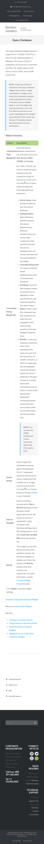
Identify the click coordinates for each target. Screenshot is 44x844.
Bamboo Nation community (33, 810)
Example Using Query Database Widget (22, 599)
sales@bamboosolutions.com (22, 7)
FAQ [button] (10, 691)
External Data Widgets (22, 606)
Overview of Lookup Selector (21, 620)
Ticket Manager (27, 16)
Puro (25, 836)
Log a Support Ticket (22, 20)
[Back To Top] (38, 838)
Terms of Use (27, 841)
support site (33, 801)
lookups (34, 492)
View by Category (29, 11)
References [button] (13, 685)
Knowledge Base (14, 16)
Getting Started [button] (15, 679)
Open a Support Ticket (14, 11)
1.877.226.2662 (22, 2)
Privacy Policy (16, 841)
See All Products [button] (15, 696)
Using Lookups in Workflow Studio (23, 623)
